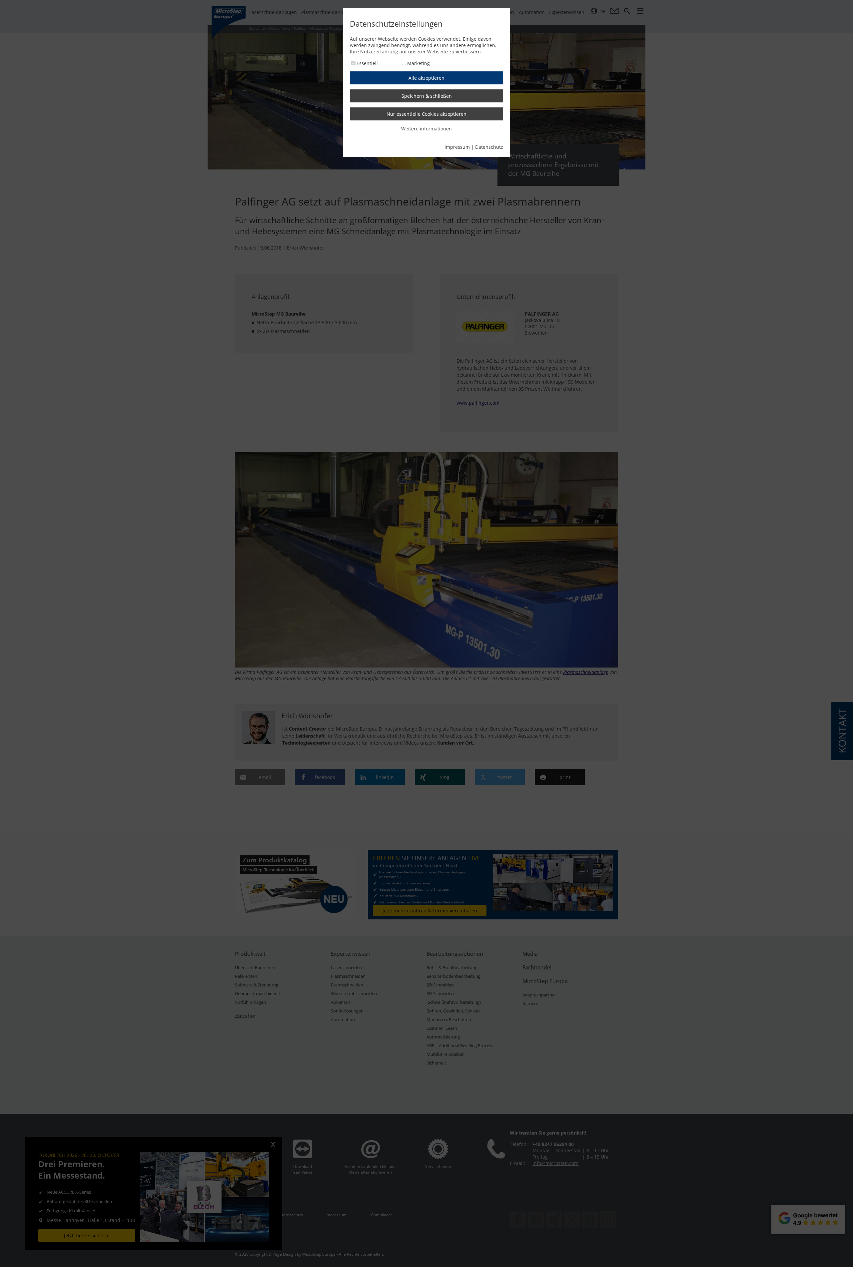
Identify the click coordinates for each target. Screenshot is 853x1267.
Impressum (457, 147)
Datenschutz (489, 147)
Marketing (418, 63)
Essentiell (367, 63)
